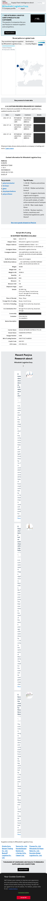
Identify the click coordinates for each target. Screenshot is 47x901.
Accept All (23, 897)
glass (4, 188)
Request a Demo (9, 32)
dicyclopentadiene (9, 191)
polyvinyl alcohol (8, 183)
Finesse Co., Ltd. (35, 846)
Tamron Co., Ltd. (21, 846)
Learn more (9, 148)
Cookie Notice (13, 889)
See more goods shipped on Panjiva (23, 223)
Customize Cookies (23, 892)
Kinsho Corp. (6, 846)
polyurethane (7, 194)
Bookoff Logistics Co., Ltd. (6, 855)
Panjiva (6, 2)
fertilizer (6, 186)
